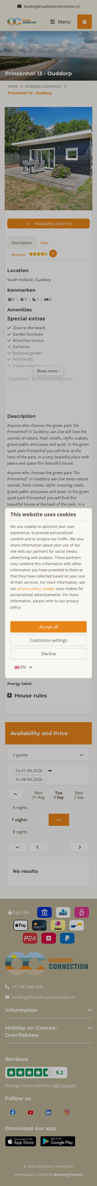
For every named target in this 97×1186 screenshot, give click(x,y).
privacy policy (29, 588)
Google (49, 588)
